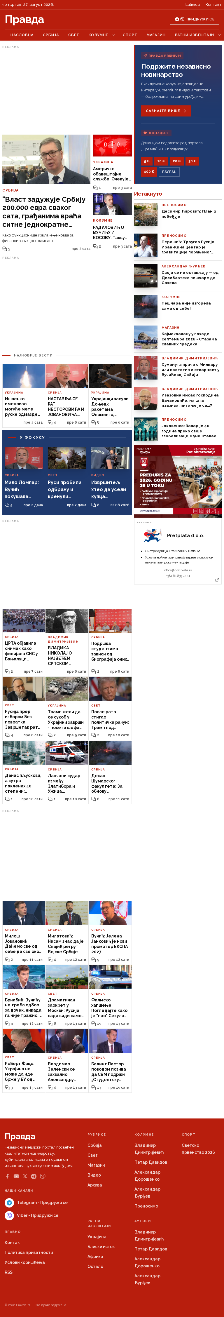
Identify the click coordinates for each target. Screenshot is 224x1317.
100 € (149, 172)
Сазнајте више (163, 111)
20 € (177, 161)
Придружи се (200, 19)
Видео (94, 1175)
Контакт (214, 4)
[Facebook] (7, 1176)
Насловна (22, 35)
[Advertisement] (67, 91)
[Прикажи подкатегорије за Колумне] (113, 35)
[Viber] (43, 1176)
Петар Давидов (150, 1162)
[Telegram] (33, 1176)
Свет (73, 35)
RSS (9, 1272)
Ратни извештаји (194, 35)
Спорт (130, 35)
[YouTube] (16, 1176)
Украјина (97, 1236)
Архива (95, 1185)
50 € (192, 161)
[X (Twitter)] (25, 1176)
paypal (169, 172)
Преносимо (146, 1206)
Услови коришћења (25, 1262)
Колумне (98, 35)
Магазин (156, 35)
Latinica (193, 4)
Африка (95, 1256)
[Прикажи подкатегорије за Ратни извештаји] (219, 35)
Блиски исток (101, 1246)
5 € (147, 161)
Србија (51, 35)
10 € (161, 161)
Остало (95, 1266)
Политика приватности (29, 1252)
